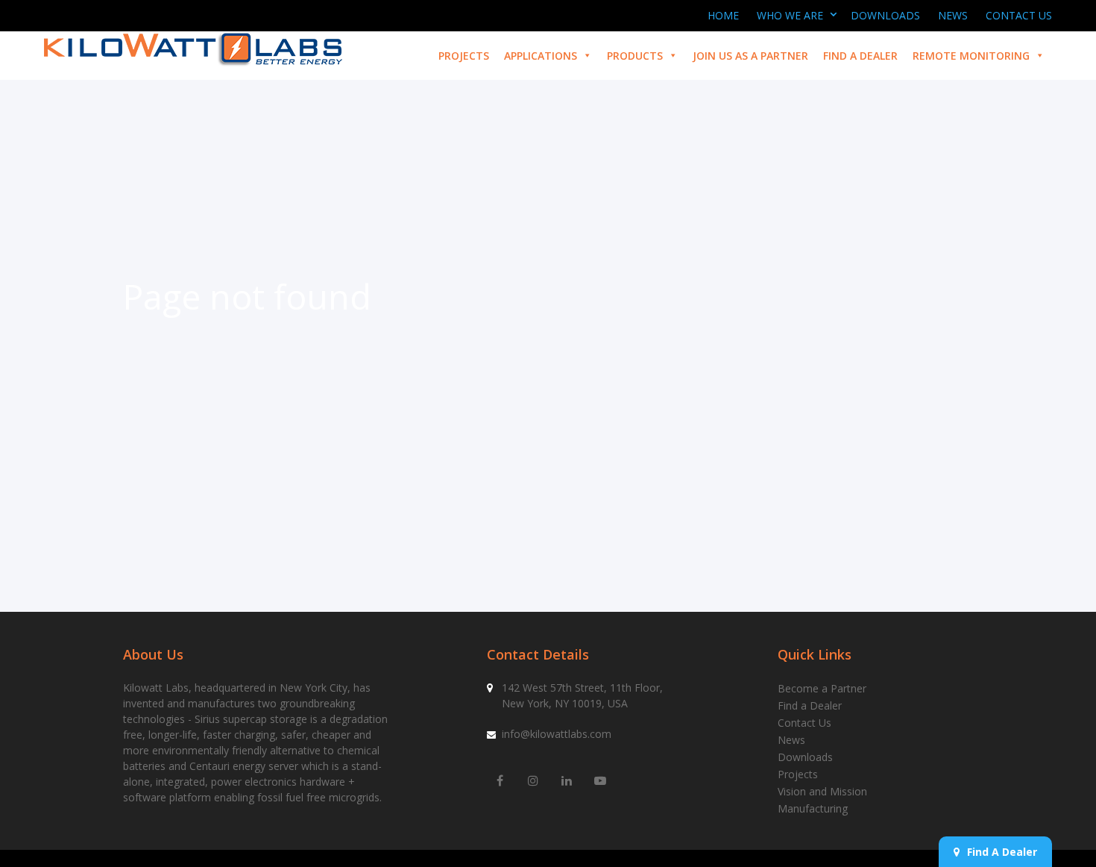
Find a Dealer (860, 55)
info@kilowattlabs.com (556, 734)
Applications (540, 55)
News (953, 15)
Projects (463, 55)
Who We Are (790, 15)
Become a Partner (822, 688)
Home (723, 15)
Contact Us (1019, 15)
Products (635, 55)
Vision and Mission (822, 791)
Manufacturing (813, 808)
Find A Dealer (1002, 852)
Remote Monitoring (971, 55)
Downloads (885, 15)
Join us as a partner (750, 55)
